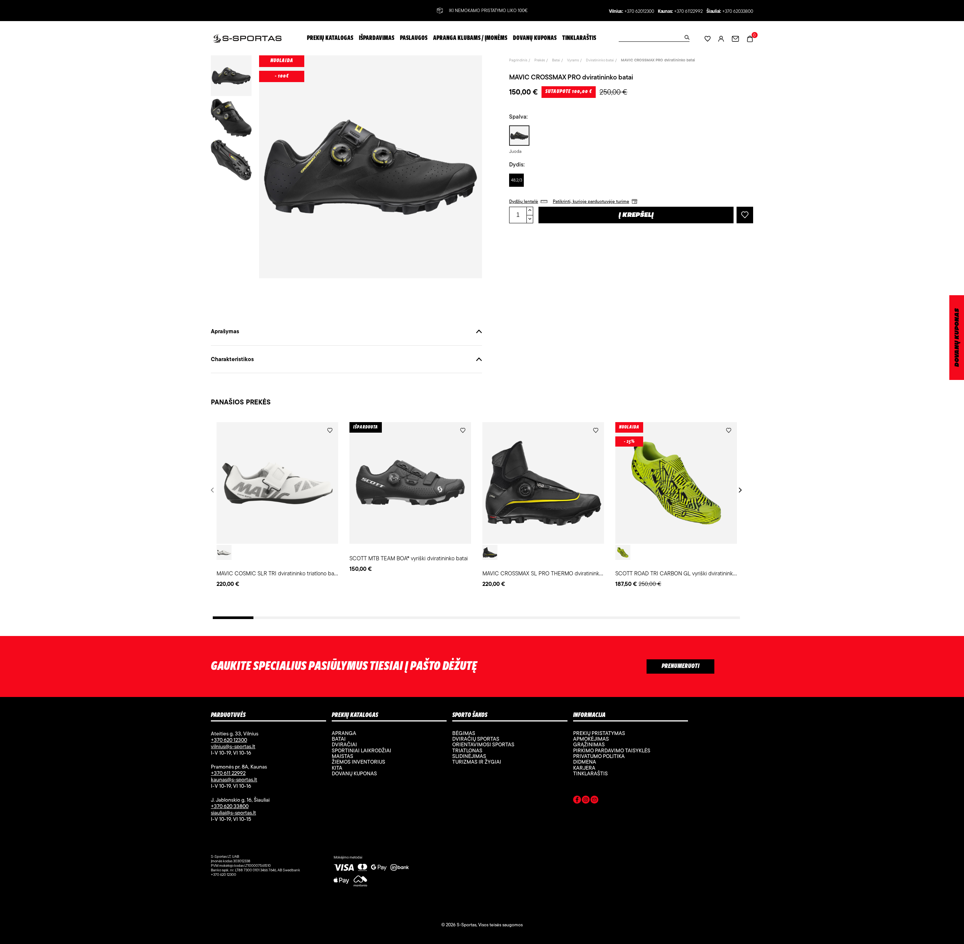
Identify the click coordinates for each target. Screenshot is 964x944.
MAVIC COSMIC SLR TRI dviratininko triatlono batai (278, 573)
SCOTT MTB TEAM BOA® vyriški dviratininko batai (408, 558)
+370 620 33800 (230, 806)
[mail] (594, 801)
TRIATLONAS (467, 750)
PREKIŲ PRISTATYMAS (599, 733)
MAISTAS (342, 756)
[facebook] (577, 801)
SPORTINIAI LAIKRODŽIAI (361, 750)
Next (739, 490)
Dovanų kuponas (354, 773)
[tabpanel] (277, 505)
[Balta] (224, 552)
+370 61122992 (688, 11)
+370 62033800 (737, 11)
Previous (214, 490)
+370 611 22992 (228, 773)
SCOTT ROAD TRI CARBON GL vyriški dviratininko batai (682, 573)
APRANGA (344, 733)
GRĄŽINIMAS (589, 744)
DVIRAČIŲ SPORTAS (475, 738)
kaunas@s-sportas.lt (234, 779)
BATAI (339, 738)
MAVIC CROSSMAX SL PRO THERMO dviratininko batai (548, 573)
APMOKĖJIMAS (591, 738)
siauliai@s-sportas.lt (233, 812)
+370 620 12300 (229, 740)
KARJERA (584, 767)
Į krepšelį (636, 215)
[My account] (721, 38)
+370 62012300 (639, 11)
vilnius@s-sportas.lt (233, 746)
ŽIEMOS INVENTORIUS (358, 761)
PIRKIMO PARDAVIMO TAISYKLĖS (611, 750)
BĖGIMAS (463, 733)
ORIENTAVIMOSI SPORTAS (483, 744)
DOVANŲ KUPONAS (957, 337)
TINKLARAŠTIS (590, 773)
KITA (337, 767)
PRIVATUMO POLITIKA (599, 756)
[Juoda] (489, 552)
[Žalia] (622, 552)
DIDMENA (584, 761)
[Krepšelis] (750, 37)
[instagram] (586, 801)
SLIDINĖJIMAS (469, 756)
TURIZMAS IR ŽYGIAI (476, 761)
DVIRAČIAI (344, 744)
